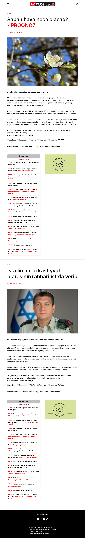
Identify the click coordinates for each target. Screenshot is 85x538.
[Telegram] (44, 519)
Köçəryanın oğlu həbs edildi (20, 245)
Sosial (9, 13)
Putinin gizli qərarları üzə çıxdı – (23, 191)
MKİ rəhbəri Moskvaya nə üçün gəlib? (23, 227)
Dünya (9, 264)
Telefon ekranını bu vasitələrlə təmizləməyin (22, 211)
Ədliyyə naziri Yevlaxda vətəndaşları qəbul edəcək (23, 184)
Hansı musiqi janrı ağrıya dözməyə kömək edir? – (22, 170)
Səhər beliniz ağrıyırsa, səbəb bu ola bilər (22, 198)
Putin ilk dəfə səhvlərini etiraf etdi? (23, 234)
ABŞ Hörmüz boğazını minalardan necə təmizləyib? (23, 163)
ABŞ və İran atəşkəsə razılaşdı (21, 240)
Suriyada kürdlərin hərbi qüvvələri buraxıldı (22, 251)
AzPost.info (42, 514)
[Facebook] (38, 519)
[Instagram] (41, 519)
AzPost (61, 140)
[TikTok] (47, 519)
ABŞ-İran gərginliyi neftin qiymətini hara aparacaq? (23, 177)
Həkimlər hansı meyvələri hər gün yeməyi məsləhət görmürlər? (22, 221)
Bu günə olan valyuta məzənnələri (22, 216)
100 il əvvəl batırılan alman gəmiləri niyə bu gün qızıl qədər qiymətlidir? (22, 205)
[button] (8, 4)
